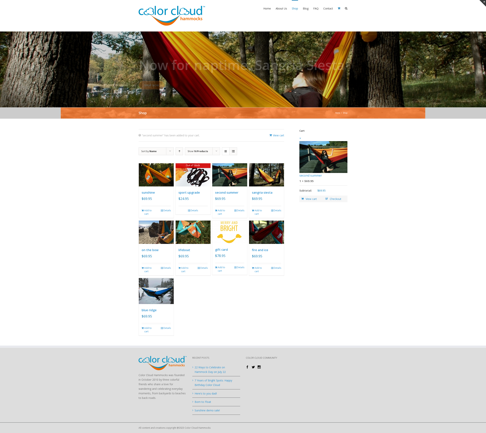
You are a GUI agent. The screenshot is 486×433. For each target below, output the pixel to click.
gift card (221, 250)
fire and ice (260, 250)
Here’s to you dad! (206, 393)
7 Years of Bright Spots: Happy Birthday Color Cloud (213, 383)
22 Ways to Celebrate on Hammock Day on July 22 (210, 369)
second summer (226, 192)
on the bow (150, 250)
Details (167, 210)
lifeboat (184, 250)
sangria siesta (262, 192)
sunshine (148, 192)
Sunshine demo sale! (207, 410)
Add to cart (148, 212)
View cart (278, 135)
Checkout (335, 199)
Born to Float (203, 402)
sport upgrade (189, 192)
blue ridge (149, 310)
